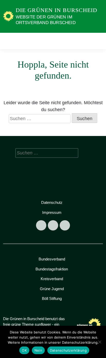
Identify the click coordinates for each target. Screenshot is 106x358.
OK (24, 350)
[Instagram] (53, 225)
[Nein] (99, 341)
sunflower (43, 324)
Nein (38, 350)
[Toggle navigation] (97, 41)
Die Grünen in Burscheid (56, 10)
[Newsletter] (65, 225)
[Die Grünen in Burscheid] (8, 16)
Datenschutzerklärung (68, 350)
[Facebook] (41, 225)
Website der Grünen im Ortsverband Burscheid (46, 20)
